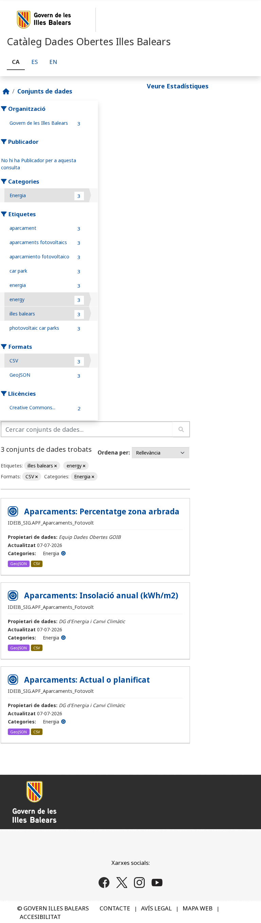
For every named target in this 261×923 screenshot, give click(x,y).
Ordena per (113, 452)
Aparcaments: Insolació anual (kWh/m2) (101, 595)
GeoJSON (18, 563)
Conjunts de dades (44, 91)
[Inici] (6, 91)
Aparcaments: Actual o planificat (87, 679)
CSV (36, 563)
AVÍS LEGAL (156, 908)
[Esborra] (55, 465)
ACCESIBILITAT (40, 917)
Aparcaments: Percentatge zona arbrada (101, 511)
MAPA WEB (197, 908)
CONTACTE (115, 908)
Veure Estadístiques (178, 86)
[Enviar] (181, 429)
